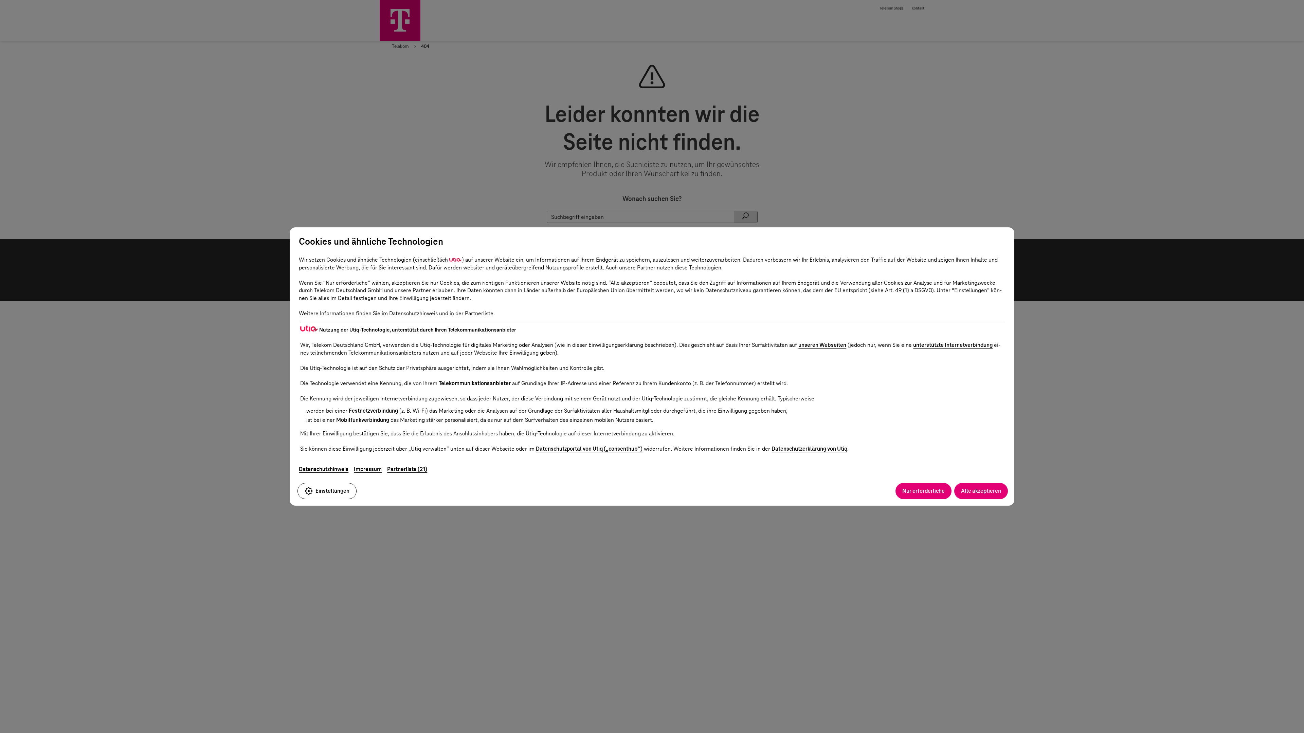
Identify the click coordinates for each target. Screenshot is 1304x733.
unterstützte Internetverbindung (953, 345)
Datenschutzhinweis (323, 469)
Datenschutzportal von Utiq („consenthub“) (589, 448)
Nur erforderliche (923, 490)
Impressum (368, 469)
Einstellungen (332, 490)
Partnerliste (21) (407, 469)
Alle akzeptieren (981, 490)
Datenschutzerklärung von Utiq (809, 448)
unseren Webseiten (822, 345)
